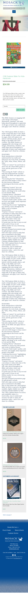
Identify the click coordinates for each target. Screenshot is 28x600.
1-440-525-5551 (15, 547)
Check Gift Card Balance (8, 552)
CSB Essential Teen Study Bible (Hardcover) (13, 432)
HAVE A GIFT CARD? (18, 8)
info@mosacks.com (14, 548)
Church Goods (7, 530)
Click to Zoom (14, 67)
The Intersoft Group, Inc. (18, 558)
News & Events (19, 530)
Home (15, 552)
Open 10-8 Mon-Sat (21, 552)
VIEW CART (12, 8)
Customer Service (13, 533)
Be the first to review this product (9, 81)
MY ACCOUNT (6, 8)
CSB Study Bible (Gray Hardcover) (11, 465)
